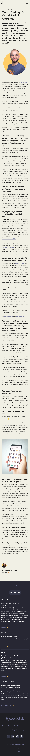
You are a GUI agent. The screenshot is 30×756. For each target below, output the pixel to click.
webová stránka (19, 263)
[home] (2, 3)
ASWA (22, 744)
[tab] (11, 593)
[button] (27, 3)
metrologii (24, 82)
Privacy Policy (15, 748)
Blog (13, 730)
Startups (10, 725)
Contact (18, 730)
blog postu (5, 425)
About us (25, 725)
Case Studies (18, 725)
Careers (9, 730)
